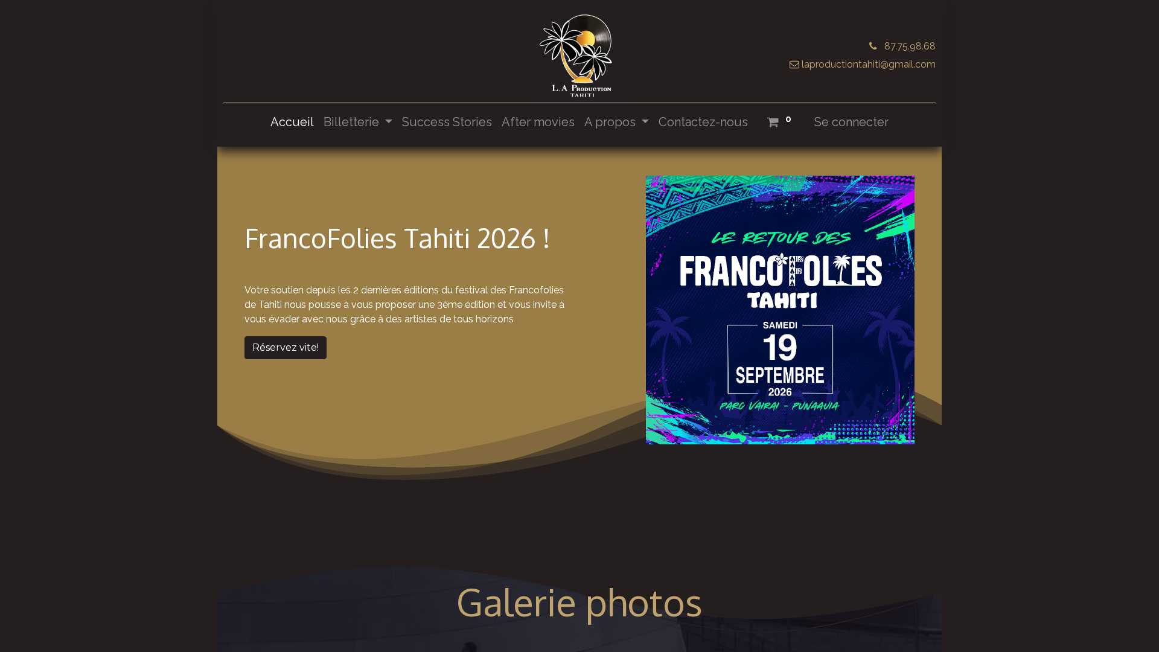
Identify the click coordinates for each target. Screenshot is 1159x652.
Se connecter (851, 122)
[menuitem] (292, 122)
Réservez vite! (285, 347)
